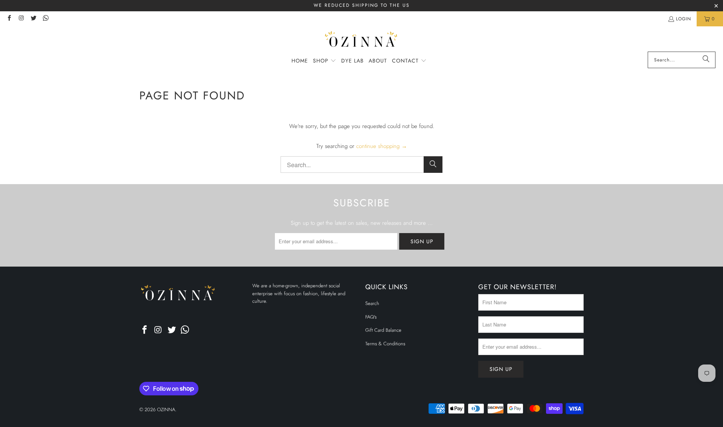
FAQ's (371, 316)
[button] (324, 61)
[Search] (706, 60)
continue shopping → (381, 146)
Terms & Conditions (385, 343)
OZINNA (166, 409)
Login (683, 18)
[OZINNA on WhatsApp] (45, 18)
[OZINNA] (361, 41)
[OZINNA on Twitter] (33, 18)
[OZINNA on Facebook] (9, 18)
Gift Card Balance (383, 330)
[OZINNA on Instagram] (21, 18)
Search (372, 303)
